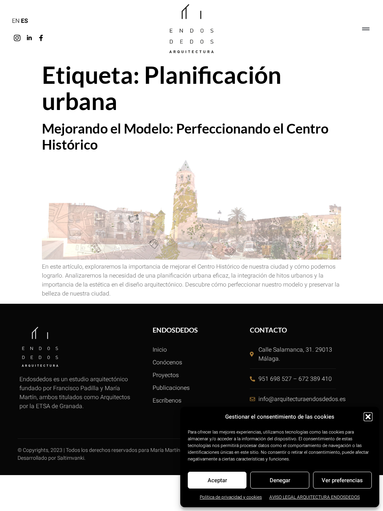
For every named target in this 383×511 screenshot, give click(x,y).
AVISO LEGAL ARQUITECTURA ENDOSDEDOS (314, 497)
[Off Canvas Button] (366, 29)
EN (15, 20)
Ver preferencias (342, 480)
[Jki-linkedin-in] (29, 38)
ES (24, 20)
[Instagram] (17, 38)
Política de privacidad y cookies (231, 497)
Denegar (280, 480)
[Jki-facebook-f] (41, 38)
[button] (368, 416)
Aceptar (217, 480)
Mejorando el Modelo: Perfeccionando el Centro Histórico (185, 136)
